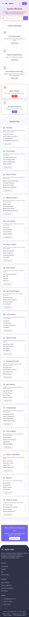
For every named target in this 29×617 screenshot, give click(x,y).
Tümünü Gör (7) (7, 307)
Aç (15, 111)
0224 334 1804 (8, 601)
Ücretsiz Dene (5, 574)
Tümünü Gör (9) (7, 354)
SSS (2, 572)
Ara (25, 18)
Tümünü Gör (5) (7, 144)
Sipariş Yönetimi (5, 582)
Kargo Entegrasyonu (6, 585)
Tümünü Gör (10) (7, 190)
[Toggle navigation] (3, 3)
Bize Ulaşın (15, 538)
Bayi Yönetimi (4, 590)
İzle (15, 96)
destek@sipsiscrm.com (9, 598)
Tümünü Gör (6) (7, 167)
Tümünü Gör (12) (7, 237)
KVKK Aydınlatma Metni (19, 615)
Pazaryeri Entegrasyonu (7, 588)
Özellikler (3, 569)
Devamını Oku (14, 43)
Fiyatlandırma (4, 566)
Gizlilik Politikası (6, 613)
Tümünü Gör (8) (7, 214)
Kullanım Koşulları (16, 613)
